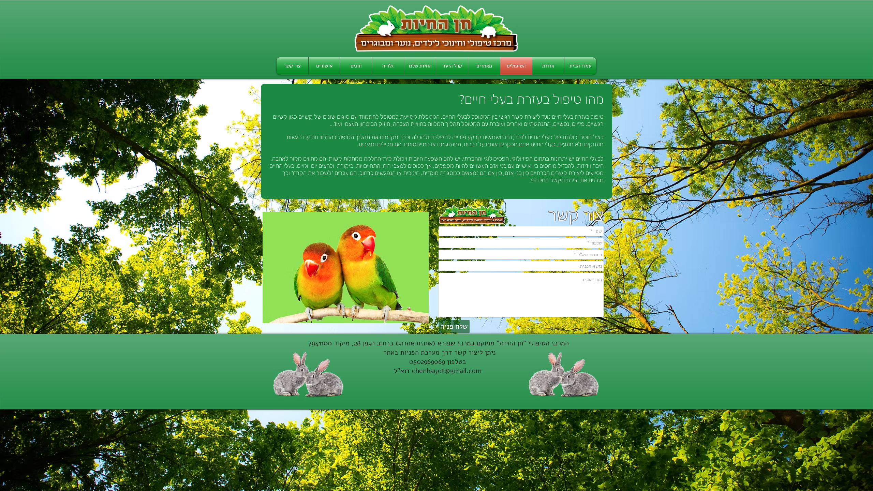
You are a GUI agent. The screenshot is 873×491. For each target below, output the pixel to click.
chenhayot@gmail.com (447, 370)
